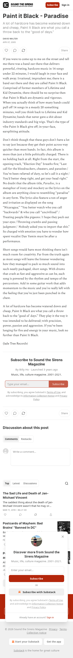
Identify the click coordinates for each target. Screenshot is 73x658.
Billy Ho (22, 510)
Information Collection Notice (47, 603)
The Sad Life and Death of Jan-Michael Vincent (26, 495)
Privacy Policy (39, 607)
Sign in (65, 5)
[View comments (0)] (14, 50)
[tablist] (18, 439)
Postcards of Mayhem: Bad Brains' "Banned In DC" (23, 525)
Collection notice (36, 632)
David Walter (10, 38)
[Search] (66, 483)
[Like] (6, 50)
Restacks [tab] (26, 439)
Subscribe (52, 5)
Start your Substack (27, 641)
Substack (19, 650)
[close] (63, 536)
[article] (36, 504)
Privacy (53, 629)
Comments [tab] (11, 439)
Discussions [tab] (30, 483)
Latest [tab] (16, 483)
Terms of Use (56, 600)
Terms (63, 629)
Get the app (54, 641)
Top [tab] (7, 483)
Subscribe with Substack (39, 592)
